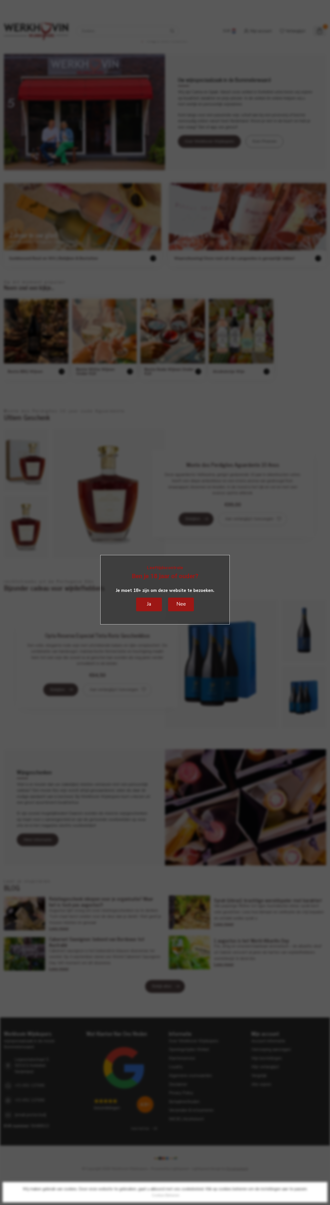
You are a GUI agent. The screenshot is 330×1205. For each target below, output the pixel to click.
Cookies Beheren (165, 1195)
